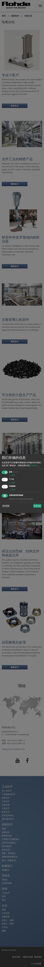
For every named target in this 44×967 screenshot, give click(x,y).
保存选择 (5, 506)
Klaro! (39, 510)
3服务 (12, 490)
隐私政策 (33, 465)
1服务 (12, 475)
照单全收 (37, 506)
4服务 (12, 483)
